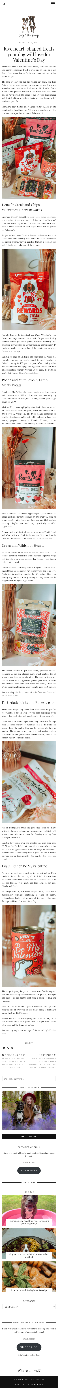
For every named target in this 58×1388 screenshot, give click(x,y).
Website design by (29, 1385)
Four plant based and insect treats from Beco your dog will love (14, 1061)
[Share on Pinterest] (12, 1048)
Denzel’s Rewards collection (34, 235)
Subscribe (29, 1170)
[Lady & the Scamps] (29, 21)
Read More (29, 1136)
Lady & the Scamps (33, 1380)
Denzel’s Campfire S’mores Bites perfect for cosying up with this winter (42, 1061)
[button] (54, 3)
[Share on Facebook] (4, 1048)
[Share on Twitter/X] (8, 1048)
